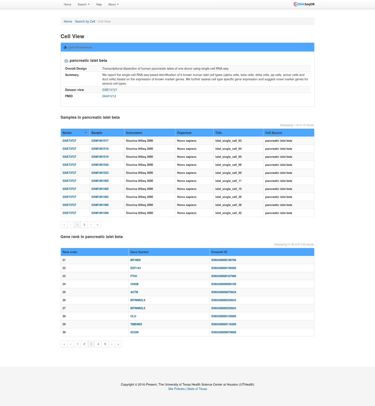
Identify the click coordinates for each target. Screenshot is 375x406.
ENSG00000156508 (223, 268)
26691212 (109, 96)
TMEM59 (136, 324)
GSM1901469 (100, 189)
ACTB (134, 292)
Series (67, 132)
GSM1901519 (100, 157)
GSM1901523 (100, 173)
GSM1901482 (100, 197)
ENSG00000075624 (223, 292)
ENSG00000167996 (223, 276)
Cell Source (273, 132)
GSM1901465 (100, 181)
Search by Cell (85, 21)
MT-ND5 (135, 260)
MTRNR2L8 (137, 308)
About (112, 4)
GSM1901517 (100, 140)
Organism (184, 132)
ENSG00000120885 (223, 316)
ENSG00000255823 (223, 308)
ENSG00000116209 (223, 324)
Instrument (134, 132)
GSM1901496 (100, 213)
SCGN (134, 332)
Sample (96, 132)
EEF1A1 (135, 268)
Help (99, 4)
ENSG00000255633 (223, 300)
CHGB (134, 284)
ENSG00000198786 (223, 260)
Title (218, 132)
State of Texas (197, 388)
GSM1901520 (100, 165)
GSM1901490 (100, 205)
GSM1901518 (100, 148)
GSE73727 (109, 89)
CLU (133, 316)
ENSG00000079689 (223, 332)
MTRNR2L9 (137, 300)
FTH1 (133, 276)
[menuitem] (67, 4)
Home (67, 4)
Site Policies (176, 388)
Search (82, 4)
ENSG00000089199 (223, 284)
